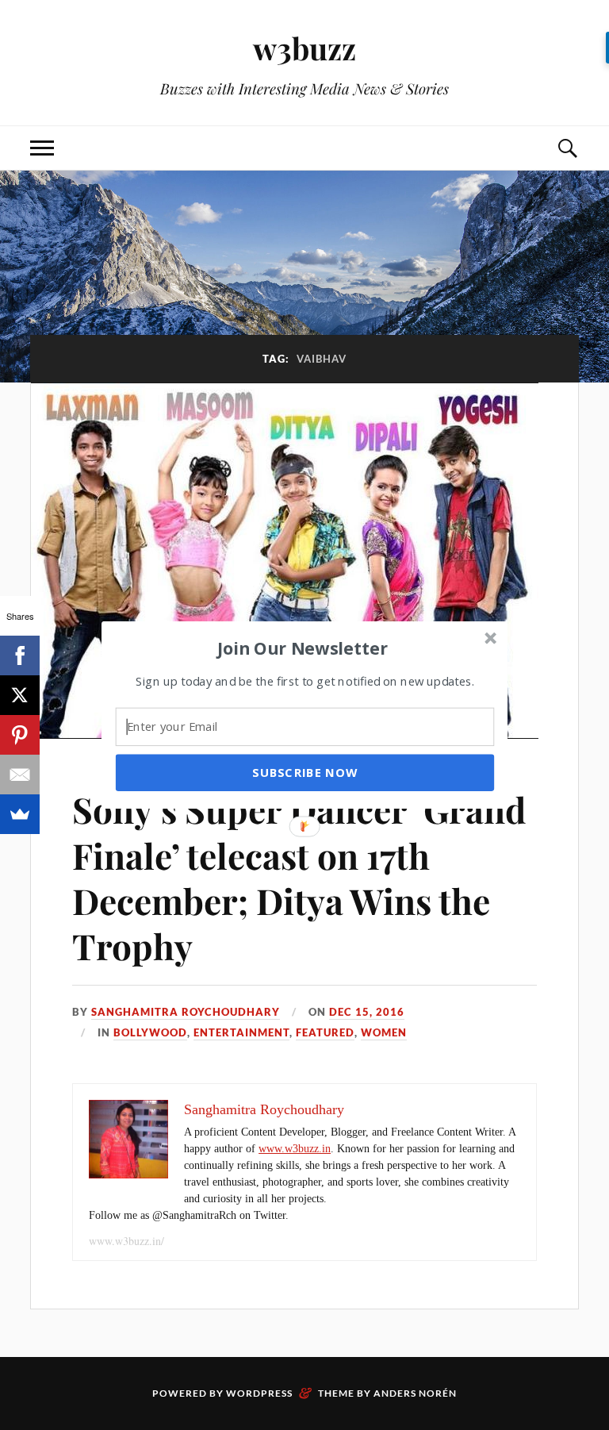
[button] (302, 647)
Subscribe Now (304, 772)
